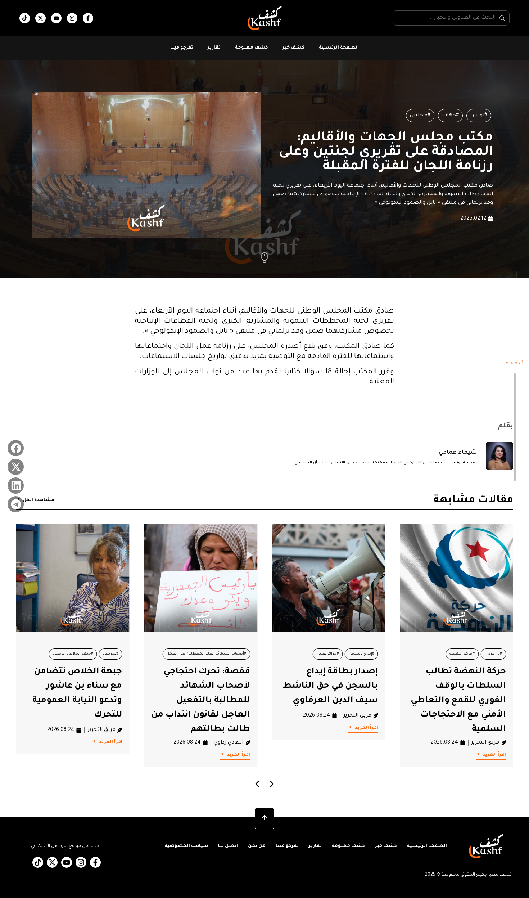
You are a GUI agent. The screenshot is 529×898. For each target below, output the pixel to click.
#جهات (450, 115)
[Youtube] (56, 18)
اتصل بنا (228, 846)
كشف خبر (293, 47)
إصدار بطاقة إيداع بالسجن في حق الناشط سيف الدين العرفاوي (330, 686)
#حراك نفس (328, 654)
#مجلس (420, 115)
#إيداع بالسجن (361, 654)
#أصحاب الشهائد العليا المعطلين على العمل (206, 654)
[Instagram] (72, 18)
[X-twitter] (40, 18)
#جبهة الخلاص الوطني (73, 654)
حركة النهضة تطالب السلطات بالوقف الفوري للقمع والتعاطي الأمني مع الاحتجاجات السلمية (458, 700)
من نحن (257, 846)
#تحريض (110, 654)
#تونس (478, 115)
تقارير (214, 47)
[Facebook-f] (88, 18)
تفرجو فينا (181, 47)
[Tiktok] (24, 18)
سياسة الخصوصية (186, 846)
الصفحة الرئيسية (339, 47)
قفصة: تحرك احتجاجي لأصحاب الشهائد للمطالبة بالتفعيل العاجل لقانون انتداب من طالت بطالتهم (200, 700)
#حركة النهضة (462, 654)
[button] (16, 448)
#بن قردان (493, 654)
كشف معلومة (251, 47)
